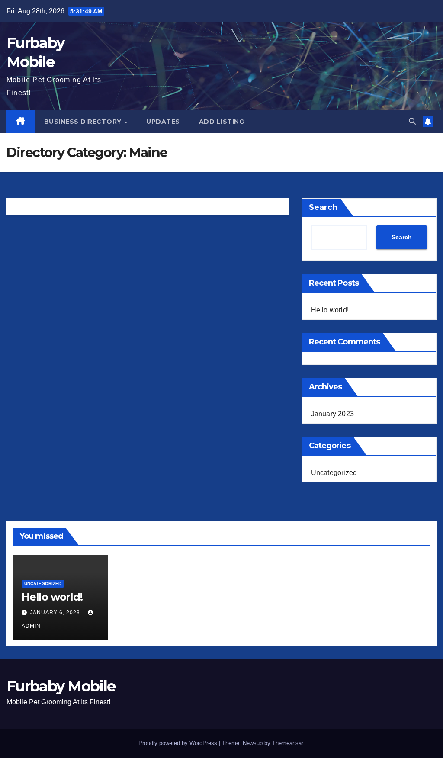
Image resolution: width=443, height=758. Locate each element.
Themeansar (287, 743)
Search (323, 207)
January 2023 (332, 414)
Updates (163, 121)
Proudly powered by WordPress (178, 743)
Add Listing (221, 121)
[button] (412, 121)
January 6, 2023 (56, 613)
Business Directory (84, 121)
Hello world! (330, 310)
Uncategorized (334, 472)
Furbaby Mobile (60, 686)
